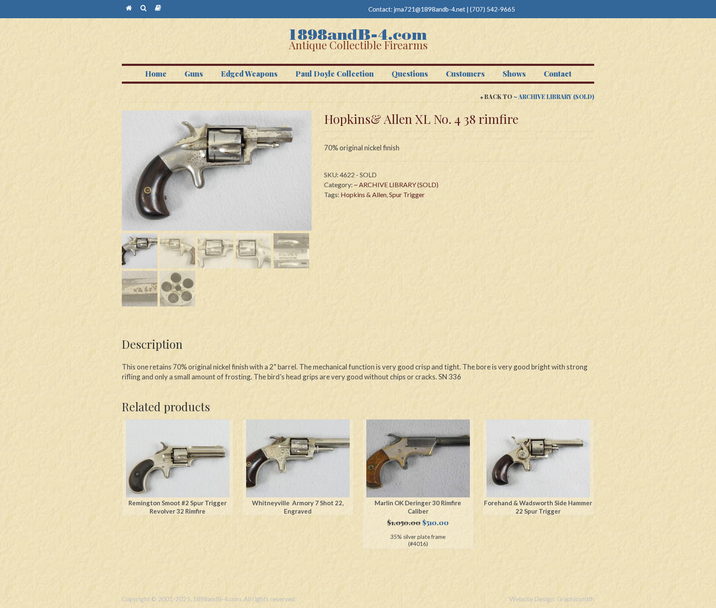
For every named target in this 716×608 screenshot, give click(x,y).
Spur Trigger (407, 194)
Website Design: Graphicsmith (551, 599)
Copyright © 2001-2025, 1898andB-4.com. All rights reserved (208, 599)
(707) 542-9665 (492, 9)
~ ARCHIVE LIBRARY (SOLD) (553, 97)
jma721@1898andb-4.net (429, 9)
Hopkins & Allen (364, 194)
